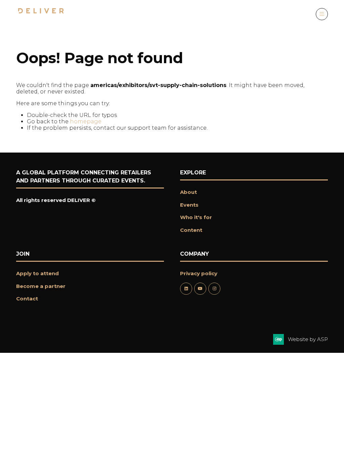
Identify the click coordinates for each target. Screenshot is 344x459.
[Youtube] (200, 289)
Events (189, 205)
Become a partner (41, 286)
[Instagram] (214, 289)
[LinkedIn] (186, 289)
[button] (322, 14)
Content (191, 230)
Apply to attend (37, 273)
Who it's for (196, 217)
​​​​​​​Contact (27, 298)
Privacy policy (198, 273)
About (188, 192)
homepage (85, 121)
